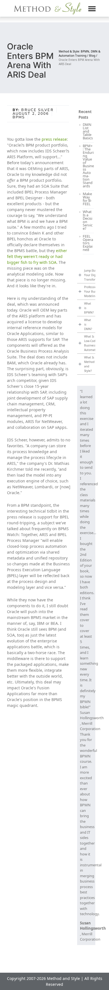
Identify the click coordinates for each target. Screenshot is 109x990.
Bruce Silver (37, 110)
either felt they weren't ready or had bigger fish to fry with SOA (37, 256)
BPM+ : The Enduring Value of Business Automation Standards (88, 165)
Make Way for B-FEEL (87, 198)
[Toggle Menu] (92, 8)
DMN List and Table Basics (88, 131)
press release (54, 139)
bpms (19, 117)
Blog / (93, 56)
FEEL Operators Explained (88, 243)
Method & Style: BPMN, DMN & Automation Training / (79, 53)
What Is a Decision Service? (88, 220)
